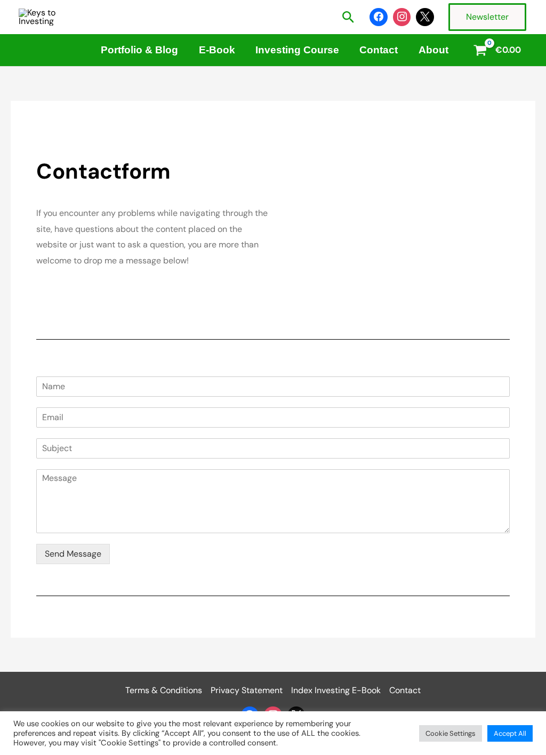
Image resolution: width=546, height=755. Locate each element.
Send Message (73, 553)
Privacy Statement (247, 690)
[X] (425, 17)
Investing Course (297, 49)
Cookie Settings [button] (450, 733)
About (433, 49)
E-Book (217, 49)
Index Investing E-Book (336, 690)
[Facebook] (378, 17)
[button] (348, 18)
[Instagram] (402, 17)
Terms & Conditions (163, 690)
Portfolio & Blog (139, 49)
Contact (378, 49)
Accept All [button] (510, 733)
